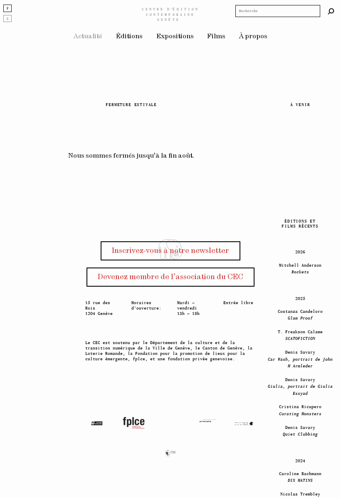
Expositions (175, 36)
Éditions (129, 36)
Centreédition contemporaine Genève (170, 14)
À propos (253, 36)
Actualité (88, 36)
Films (216, 36)
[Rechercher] (331, 11)
